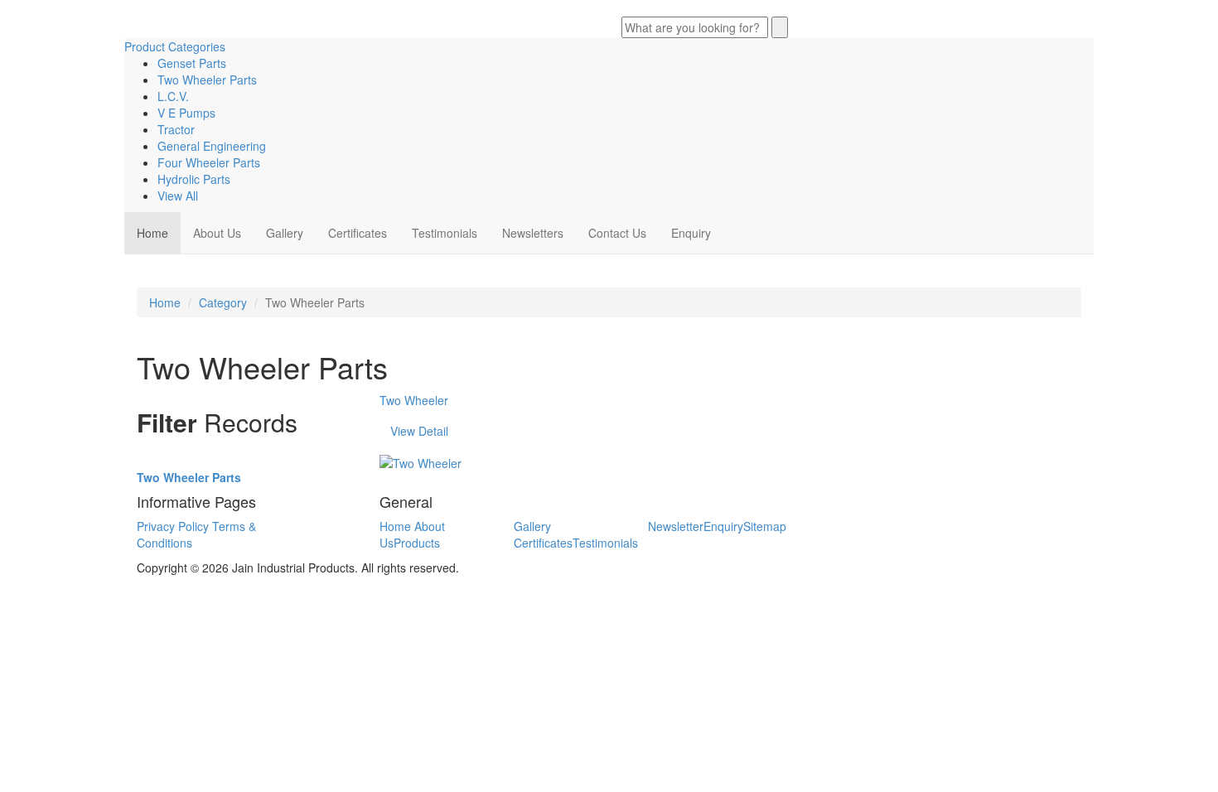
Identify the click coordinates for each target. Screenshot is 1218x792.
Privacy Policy (173, 526)
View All (177, 195)
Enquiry (691, 233)
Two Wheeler (413, 400)
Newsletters (532, 233)
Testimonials (444, 233)
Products (417, 542)
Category (223, 302)
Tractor (176, 129)
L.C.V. (173, 96)
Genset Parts (191, 63)
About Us (217, 233)
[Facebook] (623, 8)
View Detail (419, 431)
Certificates (357, 233)
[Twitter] (629, 8)
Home (152, 233)
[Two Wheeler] (420, 461)
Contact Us (617, 233)
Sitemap (764, 526)
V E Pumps (186, 112)
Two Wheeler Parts (207, 79)
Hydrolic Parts (193, 179)
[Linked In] (643, 8)
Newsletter (675, 526)
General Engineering (211, 146)
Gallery (284, 233)
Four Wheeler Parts (208, 162)
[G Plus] (636, 8)
